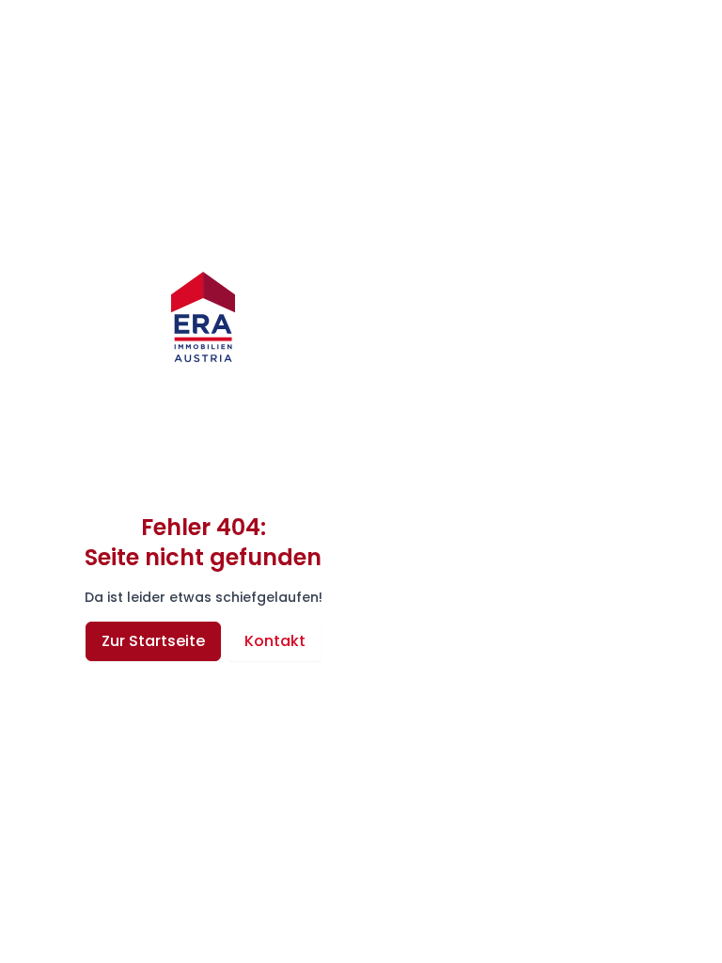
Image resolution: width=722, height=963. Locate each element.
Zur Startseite (153, 641)
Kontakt (275, 641)
